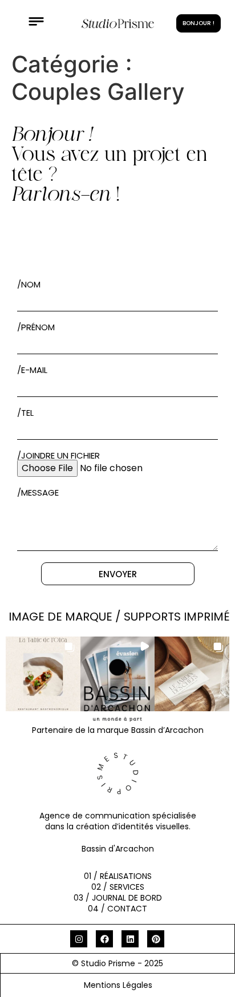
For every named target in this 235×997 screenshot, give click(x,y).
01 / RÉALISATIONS (118, 876)
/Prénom (36, 327)
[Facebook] (104, 938)
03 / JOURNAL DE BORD (118, 897)
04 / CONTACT (117, 908)
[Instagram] (78, 938)
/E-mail (32, 370)
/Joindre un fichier (58, 455)
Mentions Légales (118, 985)
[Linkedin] (130, 938)
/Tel (25, 412)
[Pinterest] (155, 938)
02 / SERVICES (117, 887)
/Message (38, 492)
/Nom (28, 284)
